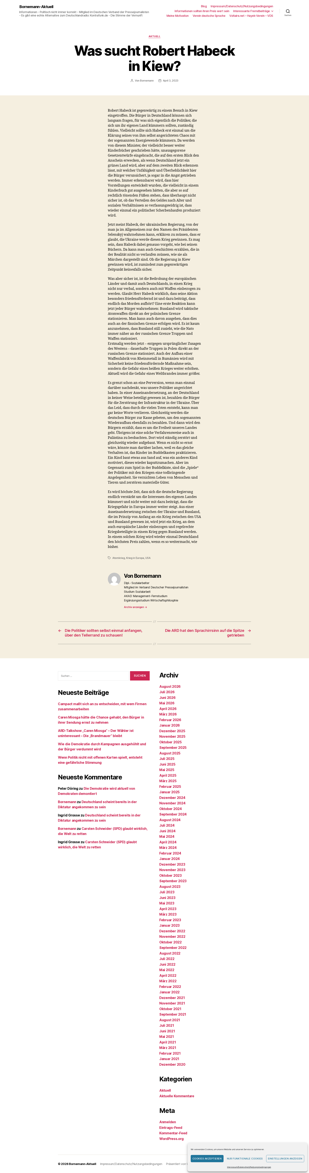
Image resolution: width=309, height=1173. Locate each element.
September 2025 (173, 748)
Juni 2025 (167, 764)
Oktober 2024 (170, 809)
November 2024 (172, 803)
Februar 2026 (170, 720)
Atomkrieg (118, 558)
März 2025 (168, 781)
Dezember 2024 (172, 798)
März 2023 (168, 914)
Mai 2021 (166, 1037)
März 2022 (168, 981)
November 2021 (172, 1003)
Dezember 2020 (172, 1064)
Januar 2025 (169, 792)
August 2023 (169, 887)
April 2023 (167, 909)
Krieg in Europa (135, 558)
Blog (204, 6)
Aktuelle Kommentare (176, 1096)
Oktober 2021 (170, 1009)
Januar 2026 (169, 725)
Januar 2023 (169, 925)
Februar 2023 (170, 920)
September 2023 (173, 881)
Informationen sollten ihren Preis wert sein (202, 11)
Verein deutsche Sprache (209, 15)
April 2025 (167, 775)
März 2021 (167, 1048)
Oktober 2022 (170, 942)
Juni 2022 (167, 964)
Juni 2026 (167, 698)
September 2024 (173, 814)
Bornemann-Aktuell (36, 7)
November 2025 (172, 736)
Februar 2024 (170, 853)
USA (147, 558)
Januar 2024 (169, 859)
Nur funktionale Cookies (245, 1158)
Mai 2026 (166, 703)
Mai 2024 (166, 837)
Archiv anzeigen (135, 607)
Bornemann (147, 80)
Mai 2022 (166, 970)
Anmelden (167, 1122)
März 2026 (168, 714)
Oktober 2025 (170, 742)
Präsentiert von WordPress (183, 1164)
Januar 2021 (169, 1059)
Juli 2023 (166, 892)
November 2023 (172, 870)
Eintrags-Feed (170, 1128)
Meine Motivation (178, 15)
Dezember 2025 (172, 731)
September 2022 (173, 948)
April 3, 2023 (170, 80)
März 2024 (168, 848)
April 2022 (167, 976)
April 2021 (167, 1042)
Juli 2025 (166, 759)
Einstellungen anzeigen (285, 1158)
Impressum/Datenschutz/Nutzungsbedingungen (249, 1167)
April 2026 (167, 709)
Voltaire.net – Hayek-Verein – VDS (251, 15)
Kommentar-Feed (173, 1133)
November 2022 (172, 937)
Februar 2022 (170, 987)
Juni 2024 (167, 831)
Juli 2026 (167, 692)
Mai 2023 (166, 903)
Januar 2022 (169, 992)
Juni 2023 (167, 898)
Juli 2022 (166, 959)
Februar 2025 (170, 787)
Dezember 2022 (172, 931)
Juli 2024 (167, 825)
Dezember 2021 (172, 998)
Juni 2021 (167, 1031)
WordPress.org (171, 1139)
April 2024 (167, 842)
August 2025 (169, 753)
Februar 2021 (170, 1053)
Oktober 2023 (170, 876)
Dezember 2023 (172, 864)
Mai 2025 (166, 770)
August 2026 (170, 687)
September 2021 (172, 1014)
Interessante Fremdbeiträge (251, 11)
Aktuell (155, 36)
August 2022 (169, 953)
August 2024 (170, 820)
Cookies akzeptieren (207, 1158)
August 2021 (169, 1020)
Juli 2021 (166, 1025)
